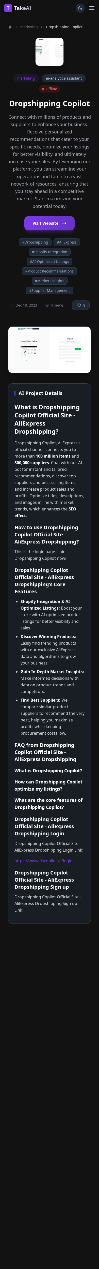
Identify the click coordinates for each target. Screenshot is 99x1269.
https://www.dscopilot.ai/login (43, 861)
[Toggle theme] (80, 8)
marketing (29, 26)
